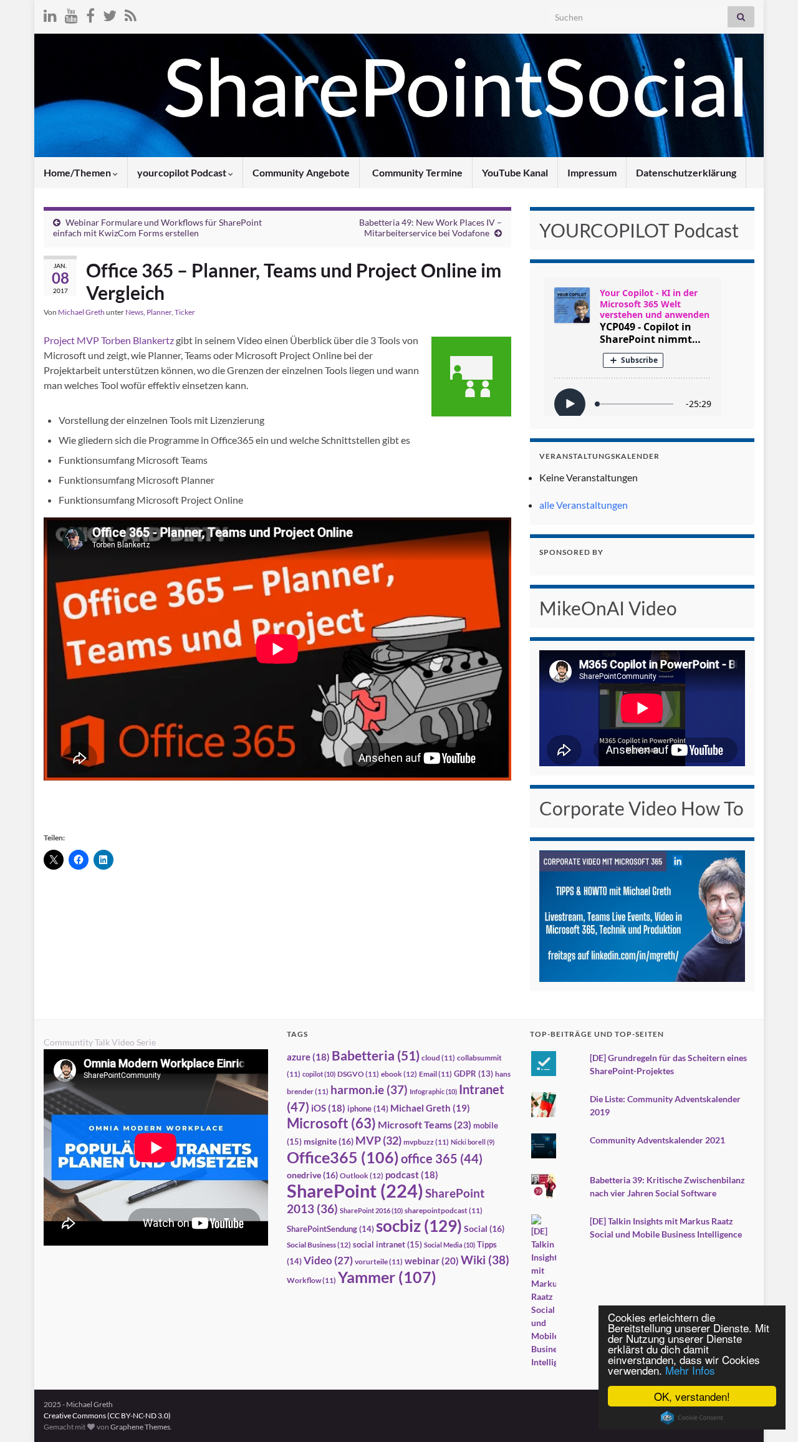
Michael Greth (81, 312)
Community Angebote (301, 172)
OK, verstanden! (692, 1396)
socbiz (419, 1226)
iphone (367, 1108)
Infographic (433, 1091)
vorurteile (379, 1261)
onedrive (312, 1175)
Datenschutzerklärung (686, 172)
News (134, 312)
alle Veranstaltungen (583, 505)
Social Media (449, 1245)
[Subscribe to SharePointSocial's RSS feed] (131, 13)
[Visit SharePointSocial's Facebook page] (90, 13)
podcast (411, 1175)
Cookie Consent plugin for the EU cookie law (692, 1418)
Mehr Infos (690, 1370)
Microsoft (331, 1123)
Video (328, 1260)
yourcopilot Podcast (182, 172)
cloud (438, 1057)
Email (435, 1074)
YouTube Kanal (515, 172)
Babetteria (376, 1055)
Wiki (485, 1259)
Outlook (361, 1175)
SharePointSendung (330, 1229)
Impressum (592, 172)
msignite (328, 1141)
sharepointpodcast (444, 1210)
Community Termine (416, 172)
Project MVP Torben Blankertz (109, 340)
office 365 (442, 1158)
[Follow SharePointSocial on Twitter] (110, 13)
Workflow (311, 1280)
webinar (432, 1260)
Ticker (185, 312)
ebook (399, 1074)
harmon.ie (369, 1090)
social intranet (387, 1244)
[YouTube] (71, 13)
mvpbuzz (426, 1141)
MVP (378, 1140)
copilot (318, 1074)
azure (308, 1057)
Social (484, 1228)
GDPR (473, 1074)
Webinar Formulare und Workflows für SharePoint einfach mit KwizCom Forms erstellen (157, 227)
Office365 (343, 1157)
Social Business (319, 1244)
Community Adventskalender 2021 (657, 1140)
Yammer (387, 1276)
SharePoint (355, 1190)
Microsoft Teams (424, 1124)
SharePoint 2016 (371, 1210)
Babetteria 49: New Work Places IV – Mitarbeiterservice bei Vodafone (430, 227)
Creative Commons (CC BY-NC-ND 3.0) (107, 1415)
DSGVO (358, 1074)
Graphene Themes (140, 1426)
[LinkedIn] (50, 13)
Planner (159, 312)
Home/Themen (78, 172)
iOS (328, 1108)
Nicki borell (472, 1142)
